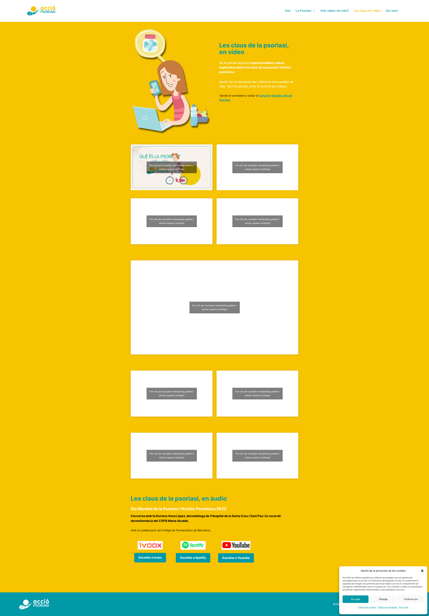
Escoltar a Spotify (193, 557)
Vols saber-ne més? (334, 10)
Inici (288, 10)
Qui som (392, 10)
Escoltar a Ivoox (150, 557)
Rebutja (383, 599)
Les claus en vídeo (367, 10)
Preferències (411, 599)
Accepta (355, 599)
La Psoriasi (303, 10)
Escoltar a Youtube (236, 558)
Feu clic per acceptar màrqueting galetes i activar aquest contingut (171, 167)
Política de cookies (367, 607)
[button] (422, 570)
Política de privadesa (387, 607)
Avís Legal (403, 607)
